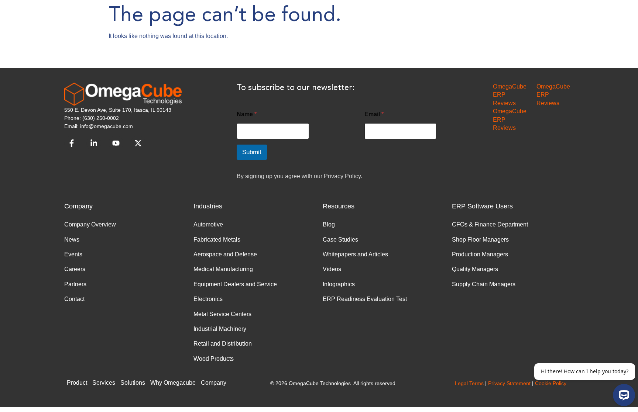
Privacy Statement (509, 383)
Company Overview (90, 224)
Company (213, 383)
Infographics (339, 284)
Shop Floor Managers (480, 239)
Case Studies (340, 239)
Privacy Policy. (343, 176)
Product (77, 383)
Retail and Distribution (222, 343)
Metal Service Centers (222, 314)
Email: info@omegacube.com (98, 126)
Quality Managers (475, 269)
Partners (75, 284)
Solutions (132, 383)
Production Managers (480, 254)
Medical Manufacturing (223, 269)
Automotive (208, 224)
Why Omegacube (173, 383)
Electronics (208, 299)
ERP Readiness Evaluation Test (365, 299)
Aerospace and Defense (225, 254)
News (71, 239)
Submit (251, 152)
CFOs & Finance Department (490, 224)
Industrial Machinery (219, 329)
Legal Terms (469, 383)
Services (103, 383)
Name (247, 114)
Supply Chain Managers (483, 284)
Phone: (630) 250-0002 (91, 118)
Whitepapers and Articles (355, 254)
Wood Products (213, 359)
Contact (74, 299)
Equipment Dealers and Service (235, 284)
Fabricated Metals (216, 239)
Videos (332, 269)
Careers (74, 269)
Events (73, 254)
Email (374, 114)
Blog (329, 224)
